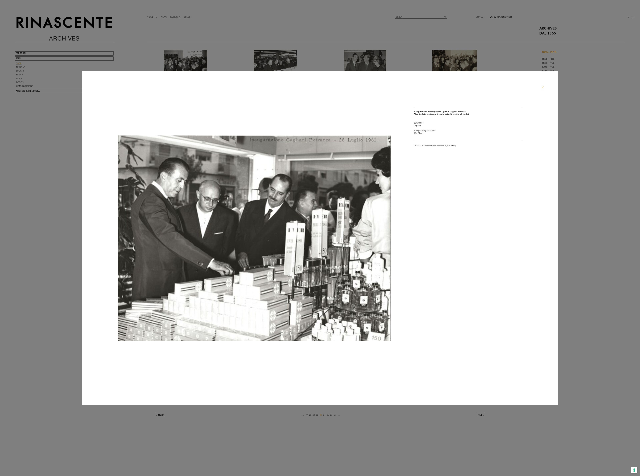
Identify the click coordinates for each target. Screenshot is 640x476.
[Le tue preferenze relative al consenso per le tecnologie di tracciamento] (634, 470)
